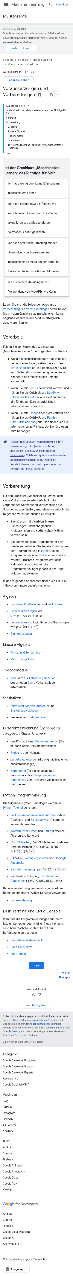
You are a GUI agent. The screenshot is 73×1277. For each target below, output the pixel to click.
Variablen (16, 604)
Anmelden (62, 4)
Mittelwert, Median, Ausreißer (29, 706)
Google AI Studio (12, 1165)
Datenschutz (41, 1259)
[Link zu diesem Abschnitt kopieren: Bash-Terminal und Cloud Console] (64, 911)
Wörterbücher (19, 831)
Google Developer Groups (18, 1066)
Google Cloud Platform (16, 1231)
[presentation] (27, 616)
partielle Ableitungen (23, 759)
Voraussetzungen (37, 309)
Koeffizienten (32, 604)
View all (7, 1189)
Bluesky (7, 1106)
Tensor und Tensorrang (25, 652)
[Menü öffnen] (6, 4)
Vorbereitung (11, 309)
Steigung (16, 752)
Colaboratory (17, 455)
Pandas (33, 413)
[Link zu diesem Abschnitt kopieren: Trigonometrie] (31, 670)
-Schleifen (20, 842)
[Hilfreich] (27, 72)
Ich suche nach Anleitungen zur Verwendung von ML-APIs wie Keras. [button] (32, 286)
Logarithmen (18, 622)
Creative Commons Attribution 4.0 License (35, 1020)
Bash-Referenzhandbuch (26, 940)
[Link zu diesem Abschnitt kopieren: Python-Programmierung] (49, 795)
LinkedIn (8, 1119)
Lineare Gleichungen (23, 611)
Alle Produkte (11, 1243)
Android (7, 1147)
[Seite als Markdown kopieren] (51, 95)
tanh (13, 678)
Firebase (8, 1159)
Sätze (47, 831)
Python (45, 551)
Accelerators (10, 1078)
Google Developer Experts (18, 1072)
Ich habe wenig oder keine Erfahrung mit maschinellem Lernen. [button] (34, 188)
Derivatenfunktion (46, 741)
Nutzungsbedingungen (16, 1259)
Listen (33, 831)
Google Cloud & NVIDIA (16, 1084)
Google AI (8, 1237)
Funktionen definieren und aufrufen (33, 815)
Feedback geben (18, 80)
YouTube (8, 1131)
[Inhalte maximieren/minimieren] (28, 106)
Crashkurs (32, 64)
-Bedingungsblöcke (30, 858)
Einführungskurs (20, 368)
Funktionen (55, 604)
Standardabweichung (24, 710)
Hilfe (37, 965)
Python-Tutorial (13, 807)
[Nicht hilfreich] (32, 72)
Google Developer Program (19, 1060)
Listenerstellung (21, 900)
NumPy (33, 388)
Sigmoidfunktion (21, 633)
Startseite (8, 59)
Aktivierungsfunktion (42, 678)
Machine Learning (28, 4)
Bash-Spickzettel (21, 947)
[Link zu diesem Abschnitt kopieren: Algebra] (20, 596)
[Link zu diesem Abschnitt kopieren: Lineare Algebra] (34, 645)
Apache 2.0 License (40, 1023)
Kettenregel (18, 771)
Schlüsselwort (40, 820)
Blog (5, 1100)
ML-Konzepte (15, 16)
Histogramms (36, 717)
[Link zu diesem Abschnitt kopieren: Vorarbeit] (26, 337)
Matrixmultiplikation (23, 659)
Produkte (23, 59)
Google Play (10, 1183)
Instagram (9, 1113)
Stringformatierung (22, 869)
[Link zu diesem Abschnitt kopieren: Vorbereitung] (33, 486)
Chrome (8, 1153)
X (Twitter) (9, 1125)
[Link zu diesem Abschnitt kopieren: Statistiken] (25, 698)
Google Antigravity (14, 1171)
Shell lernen (18, 954)
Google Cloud (11, 1177)
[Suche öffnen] (50, 4)
